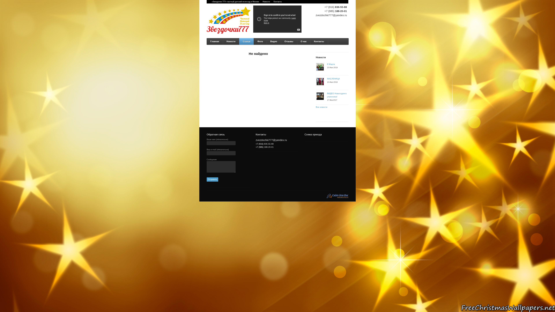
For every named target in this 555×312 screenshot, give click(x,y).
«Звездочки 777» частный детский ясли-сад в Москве (235, 2)
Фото (260, 41)
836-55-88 (335, 7)
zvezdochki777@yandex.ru (331, 15)
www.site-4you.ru (342, 197)
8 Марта (331, 64)
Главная (214, 41)
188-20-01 (335, 11)
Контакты (278, 2)
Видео (273, 41)
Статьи (246, 41)
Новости (266, 2)
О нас (304, 41)
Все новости (321, 107)
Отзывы (288, 41)
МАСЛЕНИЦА (333, 79)
